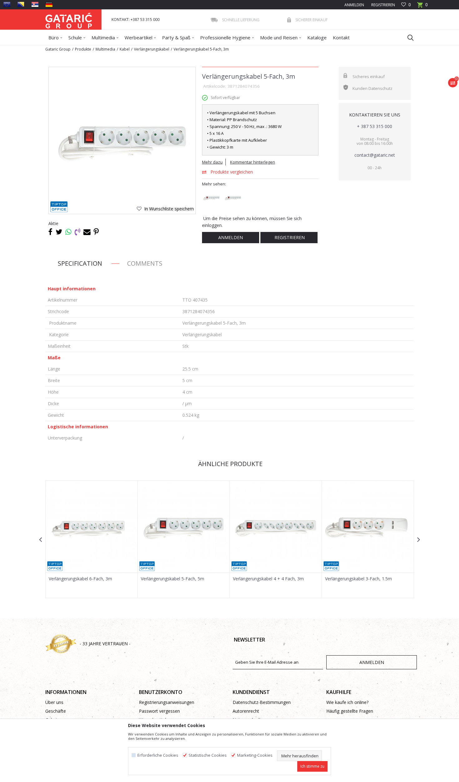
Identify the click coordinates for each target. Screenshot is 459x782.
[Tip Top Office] (59, 206)
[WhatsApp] (68, 232)
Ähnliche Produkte (229, 464)
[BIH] (21, 4)
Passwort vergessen (159, 711)
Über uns (54, 702)
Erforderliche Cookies (157, 755)
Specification (80, 263)
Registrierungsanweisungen (166, 702)
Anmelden (230, 237)
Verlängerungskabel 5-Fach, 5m (172, 579)
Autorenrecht (246, 711)
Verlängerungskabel (151, 49)
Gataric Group (58, 49)
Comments (144, 263)
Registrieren (382, 4)
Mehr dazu (212, 162)
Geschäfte (55, 711)
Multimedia (105, 49)
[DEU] (49, 4)
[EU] (7, 4)
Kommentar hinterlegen (252, 162)
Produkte (83, 49)
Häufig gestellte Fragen (349, 711)
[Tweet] (59, 232)
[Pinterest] (96, 232)
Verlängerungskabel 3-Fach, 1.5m (358, 579)
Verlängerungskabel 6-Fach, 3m (80, 579)
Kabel (125, 49)
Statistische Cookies (208, 755)
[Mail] (87, 232)
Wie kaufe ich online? (347, 702)
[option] (122, 140)
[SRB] (35, 4)
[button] (407, 37)
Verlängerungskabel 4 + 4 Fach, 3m (268, 579)
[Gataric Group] (68, 19)
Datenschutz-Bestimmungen (262, 702)
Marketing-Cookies (255, 755)
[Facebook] (50, 232)
